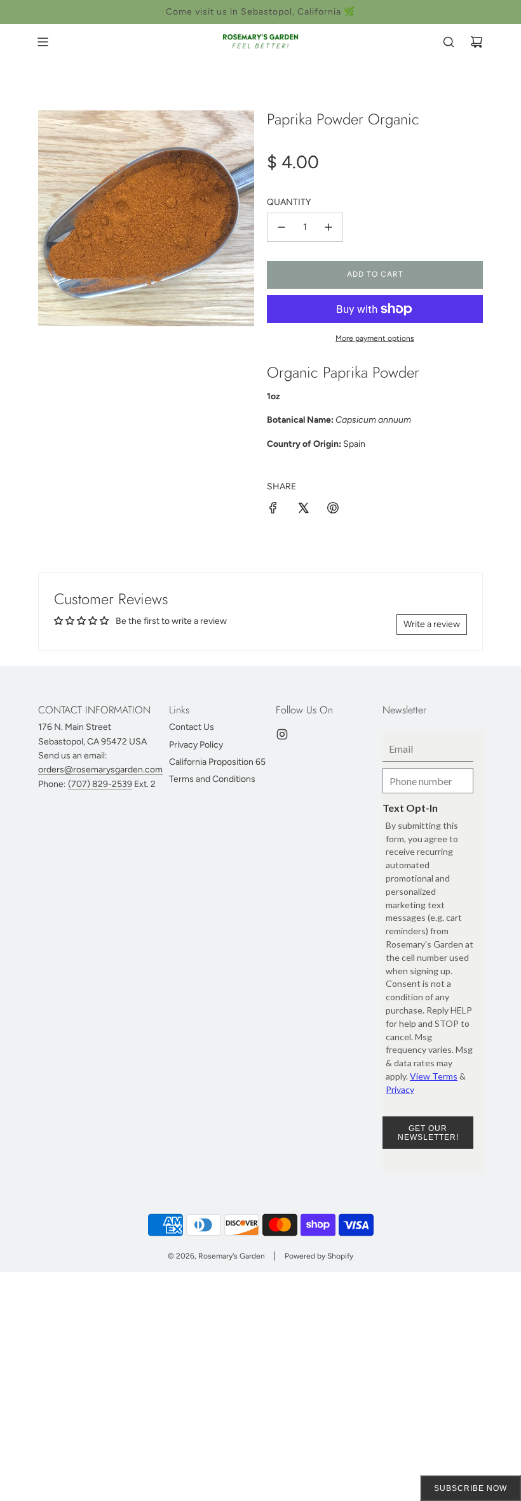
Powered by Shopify (319, 1256)
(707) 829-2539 (100, 784)
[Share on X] (303, 510)
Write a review (431, 624)
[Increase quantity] (328, 227)
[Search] (449, 42)
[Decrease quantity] (281, 227)
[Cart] (477, 42)
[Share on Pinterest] (333, 510)
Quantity (289, 202)
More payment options (374, 338)
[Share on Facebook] (273, 510)
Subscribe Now (470, 1488)
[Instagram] (282, 734)
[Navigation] (43, 42)
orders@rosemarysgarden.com (100, 769)
